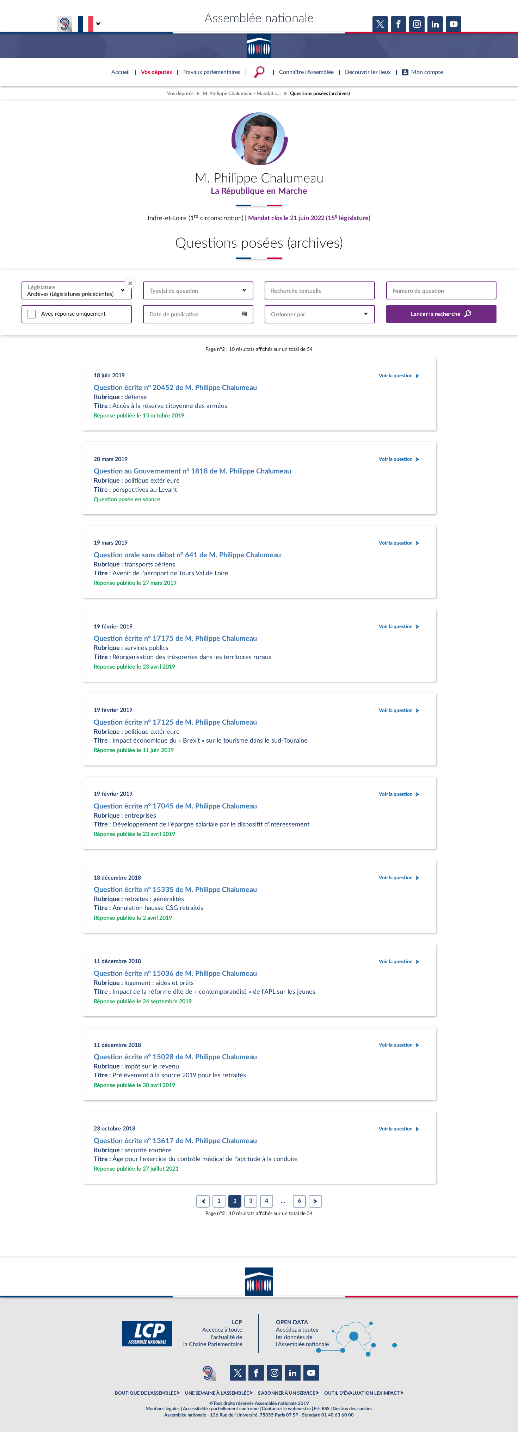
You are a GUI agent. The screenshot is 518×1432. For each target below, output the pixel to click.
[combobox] (76, 290)
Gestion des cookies (352, 1409)
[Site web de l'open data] (330, 1333)
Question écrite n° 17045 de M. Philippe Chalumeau (175, 806)
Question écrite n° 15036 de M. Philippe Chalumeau (175, 973)
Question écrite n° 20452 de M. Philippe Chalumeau (175, 387)
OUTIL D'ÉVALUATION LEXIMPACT (362, 1393)
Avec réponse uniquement (73, 314)
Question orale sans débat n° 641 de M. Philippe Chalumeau (187, 555)
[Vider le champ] (130, 283)
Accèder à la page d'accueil (259, 43)
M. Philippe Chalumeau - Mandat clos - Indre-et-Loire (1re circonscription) (242, 93)
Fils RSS (321, 1409)
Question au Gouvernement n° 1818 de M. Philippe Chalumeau (192, 471)
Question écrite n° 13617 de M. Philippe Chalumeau (175, 1141)
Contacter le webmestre (286, 1409)
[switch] (31, 314)
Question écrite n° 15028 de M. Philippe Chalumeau (175, 1057)
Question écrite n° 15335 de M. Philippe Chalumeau (175, 889)
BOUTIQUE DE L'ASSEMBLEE (145, 1393)
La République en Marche (259, 191)
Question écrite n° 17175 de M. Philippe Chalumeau (175, 638)
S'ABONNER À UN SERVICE (286, 1393)
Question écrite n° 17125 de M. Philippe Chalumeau (175, 722)
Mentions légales (163, 1409)
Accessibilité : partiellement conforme (221, 1409)
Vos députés (180, 93)
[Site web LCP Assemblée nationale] (187, 1333)
